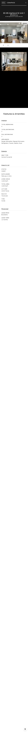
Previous (3, 45)
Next (8, 45)
